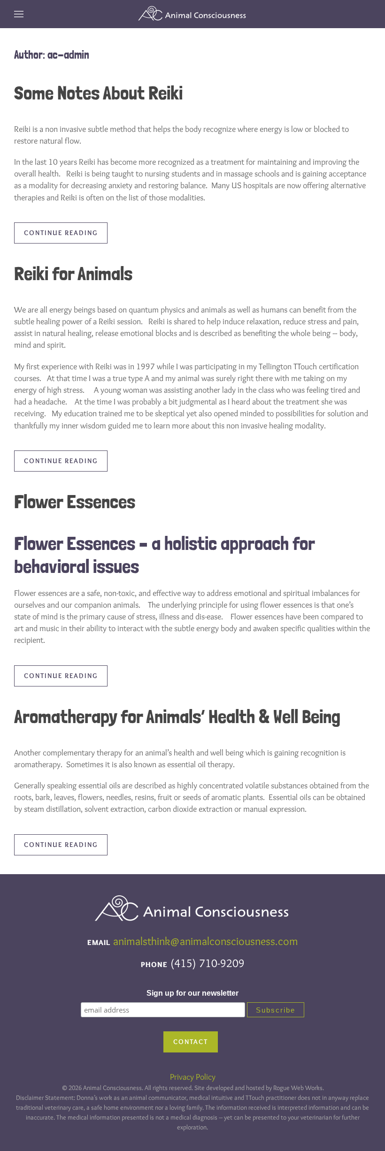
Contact (190, 1041)
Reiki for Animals (73, 273)
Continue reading (61, 233)
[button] (18, 14)
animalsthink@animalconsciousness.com (205, 941)
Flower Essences (74, 501)
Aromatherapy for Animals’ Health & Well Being (177, 716)
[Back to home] (192, 14)
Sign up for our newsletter (192, 993)
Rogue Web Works (298, 1087)
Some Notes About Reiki (98, 92)
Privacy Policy (193, 1077)
